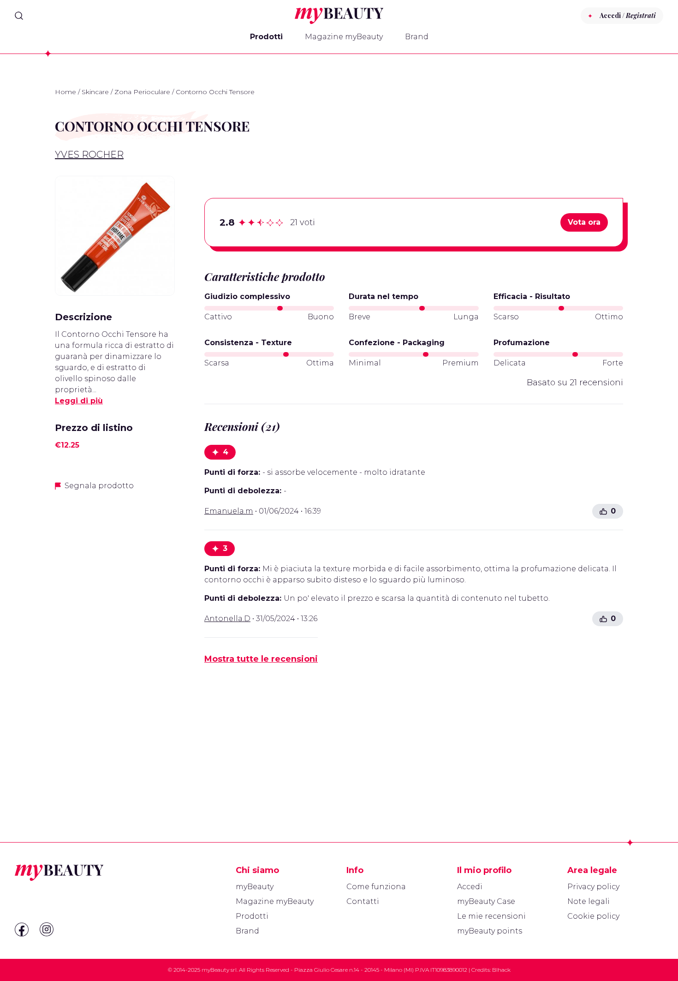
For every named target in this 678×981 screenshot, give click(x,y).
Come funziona (376, 886)
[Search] (19, 16)
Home (65, 92)
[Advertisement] (115, 644)
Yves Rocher (89, 154)
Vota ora (584, 222)
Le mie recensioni (491, 916)
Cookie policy (593, 916)
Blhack (501, 969)
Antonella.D (227, 618)
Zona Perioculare (142, 92)
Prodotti (266, 36)
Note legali (588, 901)
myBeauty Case (486, 901)
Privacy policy (593, 886)
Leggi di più (79, 400)
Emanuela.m (228, 511)
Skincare (95, 92)
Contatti (362, 901)
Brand (416, 36)
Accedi (469, 886)
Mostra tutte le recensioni (261, 659)
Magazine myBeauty (344, 36)
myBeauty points (489, 931)
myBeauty (255, 886)
